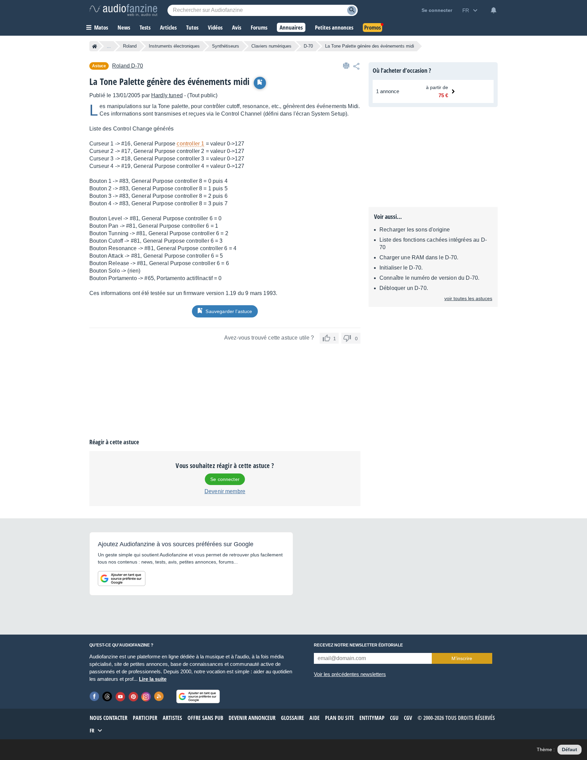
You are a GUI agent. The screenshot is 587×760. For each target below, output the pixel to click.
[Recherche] (351, 10)
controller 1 (190, 143)
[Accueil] (94, 46)
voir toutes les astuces (468, 298)
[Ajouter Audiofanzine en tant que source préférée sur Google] (121, 578)
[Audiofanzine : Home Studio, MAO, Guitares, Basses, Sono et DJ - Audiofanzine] (123, 10)
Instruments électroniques (174, 46)
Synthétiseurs (225, 46)
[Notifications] (494, 10)
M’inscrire (461, 658)
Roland (130, 46)
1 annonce (387, 91)
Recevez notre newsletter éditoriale (358, 645)
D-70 (308, 46)
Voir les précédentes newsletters (350, 674)
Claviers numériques (271, 46)
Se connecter (224, 479)
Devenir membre (224, 491)
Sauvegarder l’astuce (229, 311)
